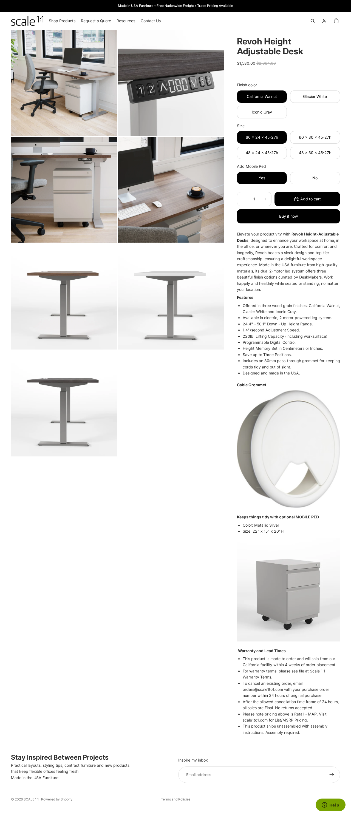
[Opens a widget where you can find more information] (330, 805)
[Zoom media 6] (171, 297)
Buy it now (288, 216)
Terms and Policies (175, 799)
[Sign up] (332, 774)
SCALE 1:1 (31, 799)
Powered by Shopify (56, 799)
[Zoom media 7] (64, 403)
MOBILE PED (307, 517)
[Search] (313, 21)
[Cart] (336, 21)
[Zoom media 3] (64, 190)
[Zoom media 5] (64, 297)
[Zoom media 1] (64, 83)
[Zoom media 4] (171, 190)
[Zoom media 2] (171, 83)
